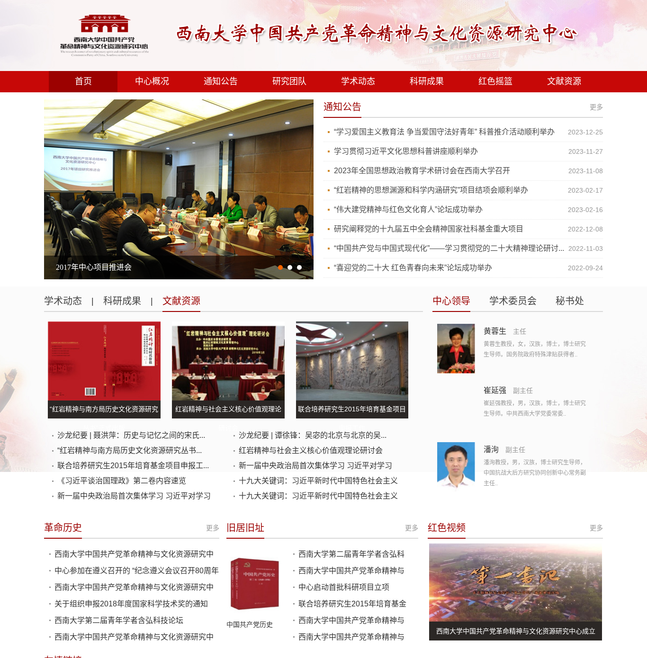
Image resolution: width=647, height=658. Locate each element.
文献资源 (564, 81)
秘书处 (570, 301)
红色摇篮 (495, 81)
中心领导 (451, 301)
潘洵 (491, 449)
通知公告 (221, 81)
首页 (83, 81)
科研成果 (427, 81)
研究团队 (289, 81)
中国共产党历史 (249, 624)
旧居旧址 (245, 528)
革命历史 (63, 528)
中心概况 (152, 81)
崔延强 (495, 390)
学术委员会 (513, 301)
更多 (596, 107)
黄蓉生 (495, 331)
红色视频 (447, 528)
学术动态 (358, 81)
